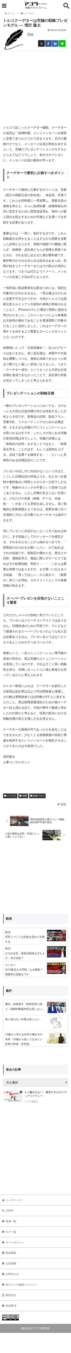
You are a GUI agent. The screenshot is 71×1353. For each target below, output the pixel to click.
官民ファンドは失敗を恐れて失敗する (25, 939)
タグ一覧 (11, 1231)
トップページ (14, 1200)
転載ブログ (38, 795)
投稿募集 (11, 1252)
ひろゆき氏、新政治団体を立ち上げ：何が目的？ (25, 956)
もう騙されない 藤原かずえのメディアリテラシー (45, 1094)
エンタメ (10, 964)
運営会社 (10, 1295)
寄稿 (30, 34)
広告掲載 (11, 1263)
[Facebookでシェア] (48, 43)
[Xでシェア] (41, 43)
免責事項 (11, 1305)
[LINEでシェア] (62, 43)
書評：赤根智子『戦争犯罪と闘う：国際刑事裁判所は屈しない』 (25, 1006)
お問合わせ (12, 1274)
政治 (7, 932)
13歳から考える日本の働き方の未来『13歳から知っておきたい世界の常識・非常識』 (24, 1039)
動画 (9, 918)
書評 (9, 990)
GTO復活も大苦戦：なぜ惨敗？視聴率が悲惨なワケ (24, 972)
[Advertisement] (35, 86)
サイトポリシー (15, 1242)
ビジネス (11, 795)
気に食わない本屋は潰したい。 (23, 1019)
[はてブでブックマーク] (55, 43)
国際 (25, 795)
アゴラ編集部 (31, 1101)
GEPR (9, 1210)
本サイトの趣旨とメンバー (21, 1284)
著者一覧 (11, 1221)
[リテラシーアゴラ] (13, 1097)
